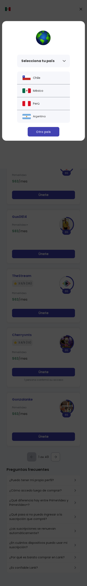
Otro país (43, 132)
